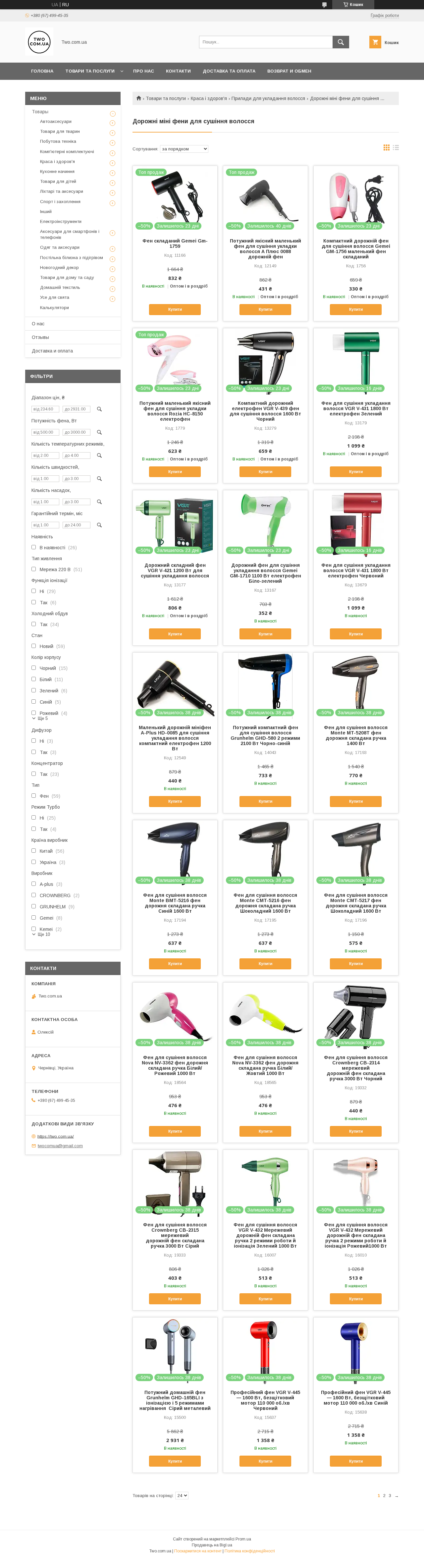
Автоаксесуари (56, 121)
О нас (38, 323)
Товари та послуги (90, 71)
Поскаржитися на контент (198, 1551)
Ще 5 (43, 718)
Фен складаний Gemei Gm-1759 (175, 243)
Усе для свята (54, 297)
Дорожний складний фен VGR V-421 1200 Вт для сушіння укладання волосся (175, 570)
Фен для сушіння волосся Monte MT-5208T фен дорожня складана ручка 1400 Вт (356, 735)
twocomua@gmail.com (60, 1145)
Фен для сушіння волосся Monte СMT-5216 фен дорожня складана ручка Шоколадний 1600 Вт (265, 903)
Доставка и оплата (52, 350)
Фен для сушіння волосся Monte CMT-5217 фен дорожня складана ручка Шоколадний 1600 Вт (356, 903)
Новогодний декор (59, 267)
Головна (42, 71)
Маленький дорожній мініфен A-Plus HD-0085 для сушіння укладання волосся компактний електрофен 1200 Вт (175, 738)
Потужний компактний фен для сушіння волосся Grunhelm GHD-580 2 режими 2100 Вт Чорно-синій (265, 735)
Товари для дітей (58, 181)
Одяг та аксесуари (60, 247)
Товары (40, 111)
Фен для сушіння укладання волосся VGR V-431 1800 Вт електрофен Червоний (356, 570)
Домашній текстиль (60, 287)
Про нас (143, 71)
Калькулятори (54, 307)
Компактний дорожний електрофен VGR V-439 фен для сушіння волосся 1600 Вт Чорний (265, 411)
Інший (46, 211)
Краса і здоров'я (209, 98)
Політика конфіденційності (250, 1551)
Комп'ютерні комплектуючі (67, 151)
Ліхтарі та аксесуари (61, 191)
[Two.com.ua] (39, 54)
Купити (175, 309)
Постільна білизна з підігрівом (71, 257)
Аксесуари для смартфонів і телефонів (69, 234)
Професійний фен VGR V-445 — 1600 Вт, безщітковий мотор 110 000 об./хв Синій (356, 1398)
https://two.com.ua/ (55, 1136)
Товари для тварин (60, 131)
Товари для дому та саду (67, 277)
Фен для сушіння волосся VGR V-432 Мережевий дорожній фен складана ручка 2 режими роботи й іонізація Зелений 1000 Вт (265, 1235)
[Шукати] (341, 42)
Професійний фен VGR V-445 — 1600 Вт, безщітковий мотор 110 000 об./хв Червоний (265, 1400)
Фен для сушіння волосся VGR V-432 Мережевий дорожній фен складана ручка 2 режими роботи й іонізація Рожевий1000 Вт (356, 1235)
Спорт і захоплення (60, 201)
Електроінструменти (60, 221)
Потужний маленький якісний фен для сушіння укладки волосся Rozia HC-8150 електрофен (175, 411)
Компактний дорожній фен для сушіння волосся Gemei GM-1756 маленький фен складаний (356, 248)
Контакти (178, 71)
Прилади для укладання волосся (268, 98)
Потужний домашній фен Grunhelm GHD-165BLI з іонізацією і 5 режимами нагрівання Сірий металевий (175, 1400)
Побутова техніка (58, 141)
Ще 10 (44, 934)
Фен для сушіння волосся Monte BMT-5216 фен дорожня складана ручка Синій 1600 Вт (175, 903)
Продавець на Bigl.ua (212, 1545)
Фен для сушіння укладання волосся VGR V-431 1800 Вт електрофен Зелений (356, 408)
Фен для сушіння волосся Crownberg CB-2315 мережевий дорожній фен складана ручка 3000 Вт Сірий (175, 1235)
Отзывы (40, 337)
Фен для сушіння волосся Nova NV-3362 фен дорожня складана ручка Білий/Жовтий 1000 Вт (265, 1065)
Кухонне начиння (57, 171)
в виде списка (396, 149)
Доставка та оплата (229, 71)
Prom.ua (243, 1539)
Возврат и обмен (289, 71)
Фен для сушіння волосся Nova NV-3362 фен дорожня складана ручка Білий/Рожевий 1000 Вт (175, 1065)
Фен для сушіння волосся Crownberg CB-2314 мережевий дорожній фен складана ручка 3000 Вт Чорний (356, 1068)
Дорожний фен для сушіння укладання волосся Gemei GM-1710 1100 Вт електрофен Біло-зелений (265, 573)
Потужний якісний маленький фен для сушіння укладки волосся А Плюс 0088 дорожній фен (265, 248)
